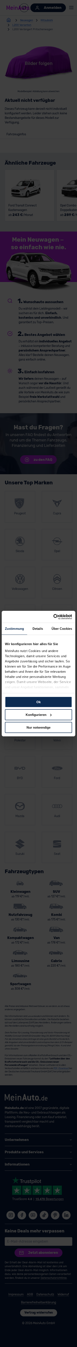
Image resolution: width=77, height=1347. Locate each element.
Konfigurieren (36, 715)
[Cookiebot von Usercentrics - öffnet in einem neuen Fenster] (54, 616)
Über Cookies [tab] (62, 628)
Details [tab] (38, 628)
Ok (38, 702)
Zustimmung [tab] (14, 628)
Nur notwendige (38, 727)
